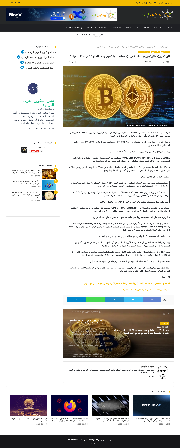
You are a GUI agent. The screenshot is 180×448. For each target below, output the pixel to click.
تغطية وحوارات (158, 27)
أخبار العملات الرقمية (144, 52)
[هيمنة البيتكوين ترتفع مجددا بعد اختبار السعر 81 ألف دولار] (28, 405)
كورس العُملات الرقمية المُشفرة (97, 27)
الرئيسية (165, 47)
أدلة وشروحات (116, 27)
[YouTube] (15, 3)
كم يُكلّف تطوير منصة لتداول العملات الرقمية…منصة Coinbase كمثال (27, 182)
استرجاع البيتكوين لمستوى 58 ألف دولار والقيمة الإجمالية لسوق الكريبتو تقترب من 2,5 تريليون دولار (127, 283)
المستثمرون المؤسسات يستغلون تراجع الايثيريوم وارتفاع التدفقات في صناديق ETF (26, 195)
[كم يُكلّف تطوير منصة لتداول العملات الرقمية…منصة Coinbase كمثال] (49, 185)
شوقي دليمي (161, 62)
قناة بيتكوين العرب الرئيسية (39, 52)
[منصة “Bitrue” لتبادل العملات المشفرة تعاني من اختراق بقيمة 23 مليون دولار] (49, 174)
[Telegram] (12, 3)
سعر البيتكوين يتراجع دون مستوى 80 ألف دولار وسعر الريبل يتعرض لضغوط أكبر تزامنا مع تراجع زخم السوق (140, 332)
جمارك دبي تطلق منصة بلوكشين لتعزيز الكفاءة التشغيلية (145, 289)
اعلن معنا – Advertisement (77, 440)
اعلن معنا (152, 3)
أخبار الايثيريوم (151, 47)
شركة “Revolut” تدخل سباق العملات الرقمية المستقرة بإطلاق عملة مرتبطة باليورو (112, 419)
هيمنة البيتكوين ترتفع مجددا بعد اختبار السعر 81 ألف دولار (29, 419)
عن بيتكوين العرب (165, 3)
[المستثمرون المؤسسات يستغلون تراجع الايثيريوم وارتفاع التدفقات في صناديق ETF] (49, 195)
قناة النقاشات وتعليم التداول (39, 67)
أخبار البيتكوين (155, 52)
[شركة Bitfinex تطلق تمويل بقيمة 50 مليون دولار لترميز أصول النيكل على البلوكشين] (151, 405)
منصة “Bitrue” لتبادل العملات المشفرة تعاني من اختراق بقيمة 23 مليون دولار (26, 171)
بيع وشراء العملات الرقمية (74, 27)
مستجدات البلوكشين (132, 27)
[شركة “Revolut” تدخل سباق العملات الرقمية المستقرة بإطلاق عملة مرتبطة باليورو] (110, 405)
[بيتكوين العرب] (157, 14)
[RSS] (8, 3)
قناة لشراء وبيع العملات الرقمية (37, 57)
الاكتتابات (146, 27)
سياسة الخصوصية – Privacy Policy (100, 440)
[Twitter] (19, 3)
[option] (118, 333)
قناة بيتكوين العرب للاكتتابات (39, 62)
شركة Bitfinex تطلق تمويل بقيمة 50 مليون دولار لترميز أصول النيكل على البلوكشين (152, 419)
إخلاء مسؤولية (141, 3)
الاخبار (170, 27)
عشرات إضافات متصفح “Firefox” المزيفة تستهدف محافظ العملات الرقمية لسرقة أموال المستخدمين (69, 419)
